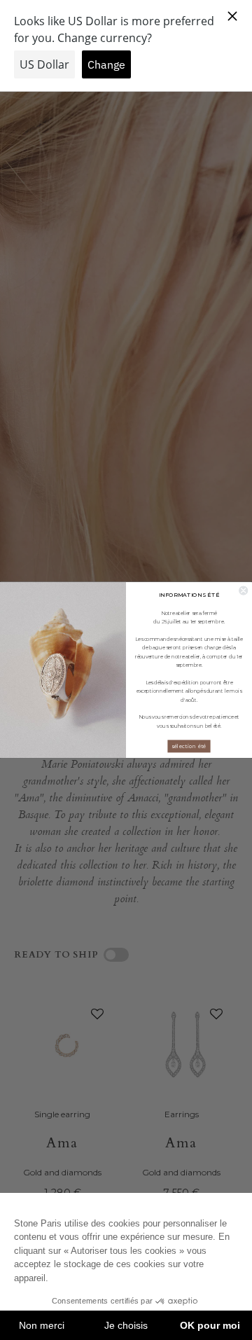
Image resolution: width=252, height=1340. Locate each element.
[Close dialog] (243, 591)
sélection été (189, 746)
